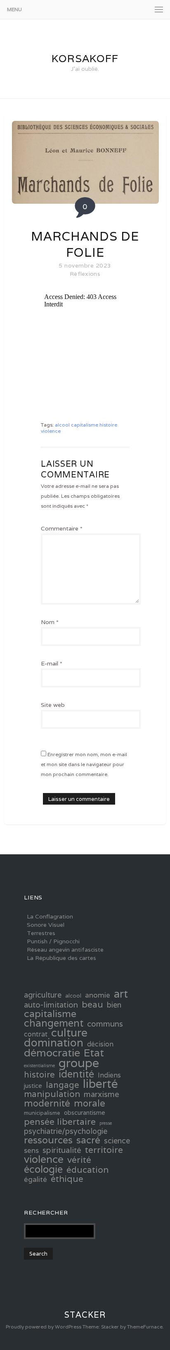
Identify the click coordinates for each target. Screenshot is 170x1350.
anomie (97, 995)
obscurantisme (84, 1112)
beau (92, 1004)
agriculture (42, 995)
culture (69, 1033)
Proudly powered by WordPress (43, 1326)
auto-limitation (51, 1004)
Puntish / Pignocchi (53, 941)
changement (53, 1023)
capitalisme (84, 425)
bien (114, 1005)
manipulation (52, 1094)
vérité (79, 1159)
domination (53, 1043)
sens (31, 1150)
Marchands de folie (85, 244)
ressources (48, 1140)
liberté (100, 1084)
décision (100, 1044)
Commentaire (62, 528)
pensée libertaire (60, 1121)
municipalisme (42, 1112)
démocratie (52, 1053)
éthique (67, 1179)
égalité (35, 1179)
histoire (108, 425)
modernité (47, 1103)
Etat (94, 1053)
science (117, 1141)
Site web (53, 705)
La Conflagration (50, 916)
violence (51, 431)
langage (62, 1085)
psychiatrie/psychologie (65, 1131)
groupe (79, 1062)
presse (105, 1123)
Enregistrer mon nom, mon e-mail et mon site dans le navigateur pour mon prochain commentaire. (84, 764)
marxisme (101, 1094)
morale (89, 1103)
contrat (35, 1034)
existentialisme (39, 1065)
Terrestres (41, 933)
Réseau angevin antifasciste (65, 949)
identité (76, 1074)
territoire (104, 1149)
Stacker (85, 1314)
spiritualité (61, 1150)
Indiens (109, 1075)
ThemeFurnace (145, 1326)
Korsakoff (85, 58)
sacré (88, 1140)
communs (105, 1024)
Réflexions (85, 273)
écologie (43, 1169)
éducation (87, 1170)
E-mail (51, 663)
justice (33, 1086)
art (121, 994)
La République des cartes (61, 958)
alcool (62, 425)
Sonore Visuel (45, 924)
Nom (50, 622)
